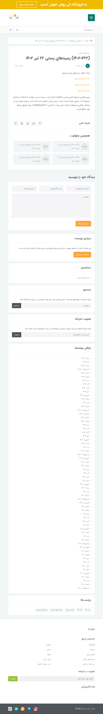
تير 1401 (86, 536)
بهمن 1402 (85, 465)
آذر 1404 (86, 384)
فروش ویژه (91, 654)
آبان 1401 (86, 521)
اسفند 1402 (85, 462)
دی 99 (87, 609)
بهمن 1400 (85, 554)
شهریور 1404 (84, 395)
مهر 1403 (86, 435)
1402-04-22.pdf (84, 91)
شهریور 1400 (84, 573)
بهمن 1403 (85, 421)
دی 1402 (86, 469)
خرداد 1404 (85, 406)
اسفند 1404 (85, 373)
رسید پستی (70, 609)
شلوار (49, 654)
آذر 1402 (86, 473)
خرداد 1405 (85, 365)
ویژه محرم (47, 659)
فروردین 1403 (84, 458)
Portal (78, 708)
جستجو (16, 305)
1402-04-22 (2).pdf (82, 85)
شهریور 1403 (84, 439)
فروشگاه (92, 644)
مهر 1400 (86, 569)
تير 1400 (86, 580)
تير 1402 (86, 491)
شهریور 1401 (85, 528)
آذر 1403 (86, 428)
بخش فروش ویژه (26, 4)
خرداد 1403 (85, 450)
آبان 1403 (85, 432)
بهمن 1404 (85, 376)
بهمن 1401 (85, 510)
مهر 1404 (86, 391)
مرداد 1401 (85, 532)
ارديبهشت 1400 (83, 588)
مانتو (49, 649)
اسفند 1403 (85, 417)
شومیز (48, 644)
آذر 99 (80, 609)
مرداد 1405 (85, 358)
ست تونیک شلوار (44, 664)
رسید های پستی (56, 609)
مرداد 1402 (85, 487)
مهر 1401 (86, 524)
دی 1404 (86, 380)
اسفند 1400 (85, 550)
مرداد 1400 (85, 576)
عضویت (16, 334)
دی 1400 (86, 558)
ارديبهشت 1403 (83, 454)
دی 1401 (86, 513)
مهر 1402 (86, 480)
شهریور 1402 (84, 484)
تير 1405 (86, 361)
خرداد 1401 (85, 539)
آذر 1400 (86, 562)
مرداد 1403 (85, 443)
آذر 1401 (86, 517)
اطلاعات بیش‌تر (82, 254)
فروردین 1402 (84, 502)
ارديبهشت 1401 (83, 543)
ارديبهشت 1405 (83, 369)
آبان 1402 (85, 476)
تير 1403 (86, 447)
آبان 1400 (85, 565)
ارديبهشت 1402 (83, 499)
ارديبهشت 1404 (83, 410)
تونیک (92, 649)
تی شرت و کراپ (89, 664)
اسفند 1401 (85, 506)
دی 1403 (86, 424)
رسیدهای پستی (84, 53)
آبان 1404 (85, 387)
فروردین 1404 (84, 413)
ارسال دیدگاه (83, 223)
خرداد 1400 (85, 584)
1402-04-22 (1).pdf (82, 79)
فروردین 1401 (84, 547)
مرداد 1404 (85, 398)
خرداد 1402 (85, 495)
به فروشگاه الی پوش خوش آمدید (63, 4)
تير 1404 (86, 402)
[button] (17, 17)
